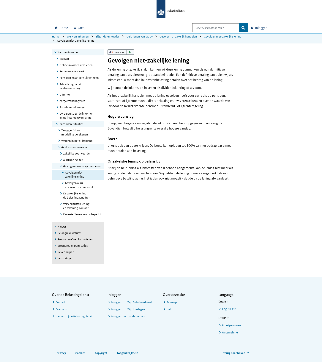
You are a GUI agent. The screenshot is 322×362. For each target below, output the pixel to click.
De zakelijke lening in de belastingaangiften (76, 195)
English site (229, 309)
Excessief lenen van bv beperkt (82, 214)
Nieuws (62, 226)
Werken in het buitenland (77, 141)
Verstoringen (65, 258)
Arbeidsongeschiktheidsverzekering (71, 86)
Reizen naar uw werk (71, 71)
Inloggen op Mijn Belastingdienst (131, 302)
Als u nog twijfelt (73, 160)
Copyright (101, 353)
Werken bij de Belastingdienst (74, 316)
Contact (60, 302)
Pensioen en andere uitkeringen (79, 77)
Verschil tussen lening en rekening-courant (76, 206)
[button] (121, 52)
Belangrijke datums (69, 233)
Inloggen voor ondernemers (128, 316)
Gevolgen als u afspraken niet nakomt (79, 185)
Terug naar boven (234, 353)
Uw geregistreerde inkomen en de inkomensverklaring (76, 115)
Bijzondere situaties (107, 36)
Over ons (61, 309)
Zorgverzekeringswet (72, 101)
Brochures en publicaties (73, 245)
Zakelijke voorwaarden (77, 153)
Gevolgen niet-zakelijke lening (222, 36)
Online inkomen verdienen (76, 65)
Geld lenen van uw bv (140, 36)
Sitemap (172, 302)
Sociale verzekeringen (72, 107)
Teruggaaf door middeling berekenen (74, 132)
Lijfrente (64, 94)
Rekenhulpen (66, 252)
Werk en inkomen (78, 36)
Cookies (80, 353)
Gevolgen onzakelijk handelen (178, 36)
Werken (64, 58)
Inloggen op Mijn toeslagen (128, 309)
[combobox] (215, 27)
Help (169, 309)
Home (55, 36)
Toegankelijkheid (127, 353)
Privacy (61, 353)
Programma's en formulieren (75, 239)
